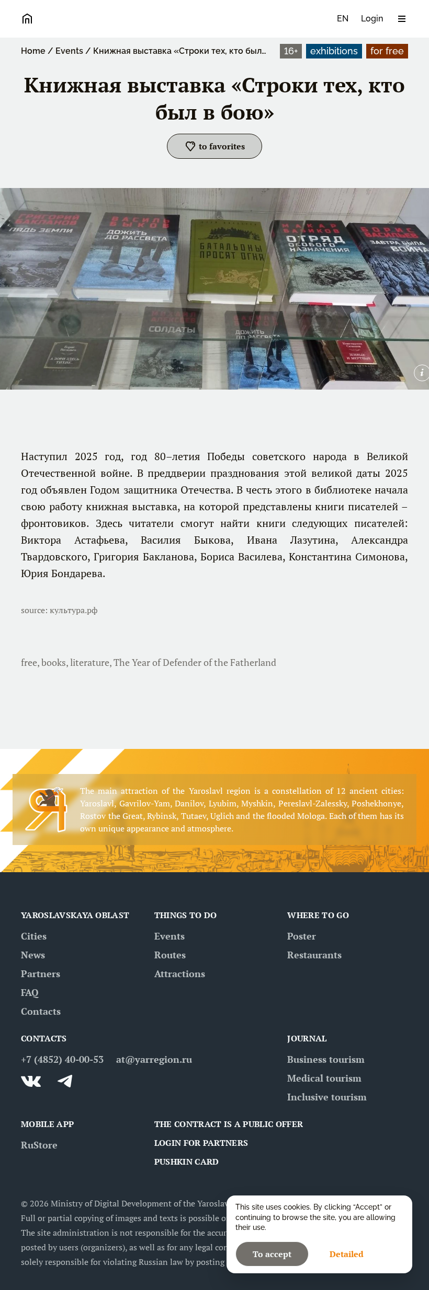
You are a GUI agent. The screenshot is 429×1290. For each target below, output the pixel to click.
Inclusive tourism (327, 1096)
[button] (214, 146)
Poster (301, 936)
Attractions (179, 973)
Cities (34, 936)
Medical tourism (324, 1078)
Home (33, 51)
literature (89, 662)
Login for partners (201, 1142)
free (29, 662)
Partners (40, 973)
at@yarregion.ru (154, 1059)
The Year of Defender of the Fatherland (195, 662)
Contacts (41, 1011)
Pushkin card (186, 1161)
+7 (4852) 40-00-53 (62, 1059)
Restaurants (314, 954)
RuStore (39, 1145)
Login (372, 19)
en (342, 19)
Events (69, 51)
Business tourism (326, 1059)
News (33, 954)
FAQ (30, 992)
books (53, 662)
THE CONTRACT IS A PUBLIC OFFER (228, 1124)
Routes (170, 954)
